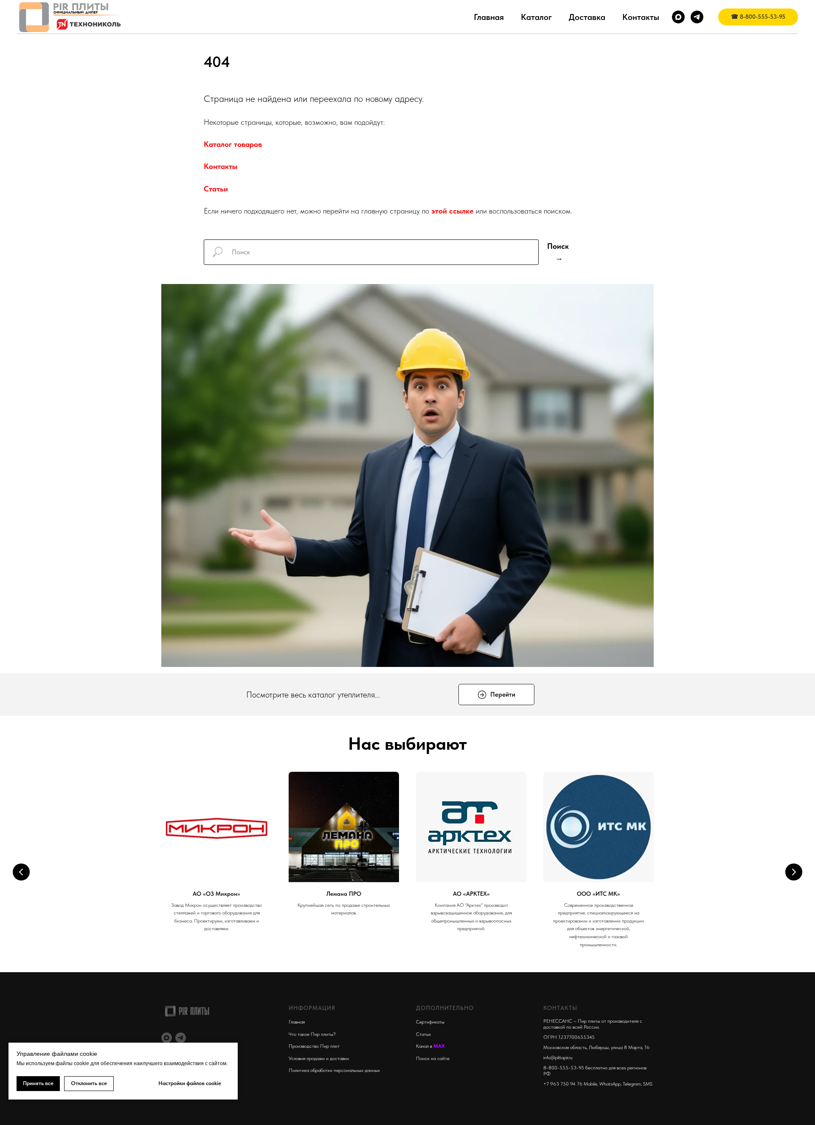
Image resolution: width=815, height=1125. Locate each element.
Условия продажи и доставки (319, 1058)
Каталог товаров (233, 144)
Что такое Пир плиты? (312, 1034)
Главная (489, 17)
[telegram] (697, 17)
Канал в (424, 1046)
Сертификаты (430, 1022)
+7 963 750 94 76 (562, 1084)
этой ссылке (452, 210)
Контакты (640, 17)
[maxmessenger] (678, 17)
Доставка (587, 17)
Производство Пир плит (314, 1046)
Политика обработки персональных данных (334, 1070)
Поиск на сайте (433, 1058)
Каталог (536, 17)
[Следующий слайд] (793, 871)
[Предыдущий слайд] (21, 871)
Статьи (216, 188)
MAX (439, 1046)
